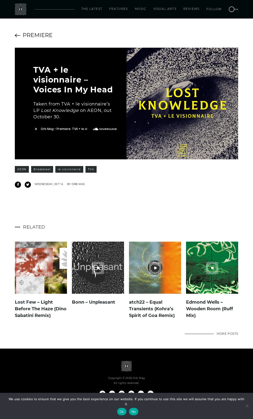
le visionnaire (69, 169)
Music (141, 9)
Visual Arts (164, 9)
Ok (122, 412)
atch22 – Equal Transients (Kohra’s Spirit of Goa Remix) (152, 308)
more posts (227, 333)
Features (118, 9)
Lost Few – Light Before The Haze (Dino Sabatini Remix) (40, 308)
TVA (91, 169)
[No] (246, 405)
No (133, 412)
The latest (91, 9)
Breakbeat (42, 169)
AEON (21, 169)
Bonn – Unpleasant (93, 302)
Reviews (191, 9)
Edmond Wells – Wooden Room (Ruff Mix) (209, 308)
